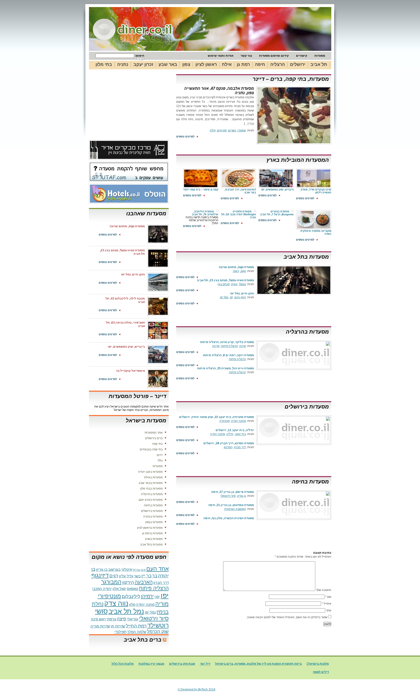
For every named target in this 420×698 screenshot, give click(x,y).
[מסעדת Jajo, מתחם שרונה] (293, 295)
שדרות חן (118, 626)
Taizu (242, 284)
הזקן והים (240, 297)
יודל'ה (230, 434)
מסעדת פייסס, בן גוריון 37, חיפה (232, 492)
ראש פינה (98, 619)
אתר (328, 610)
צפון (186, 64)
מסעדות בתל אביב (306, 257)
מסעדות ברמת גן (152, 533)
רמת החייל (136, 625)
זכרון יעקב (143, 64)
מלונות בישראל (318, 663)
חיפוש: (139, 55)
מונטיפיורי (109, 596)
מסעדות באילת (153, 477)
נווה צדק (116, 603)
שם (328, 596)
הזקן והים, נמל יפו (242, 293)
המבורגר (111, 582)
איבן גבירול (139, 569)
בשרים (232, 130)
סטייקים (222, 130)
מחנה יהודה (238, 421)
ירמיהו (147, 596)
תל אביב (318, 64)
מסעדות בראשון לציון (150, 527)
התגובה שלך (323, 590)
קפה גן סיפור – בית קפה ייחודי (200, 189)
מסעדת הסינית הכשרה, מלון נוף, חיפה (228, 518)
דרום (160, 455)
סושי (101, 611)
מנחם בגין (224, 284)
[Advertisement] (130, 107)
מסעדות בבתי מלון (151, 488)
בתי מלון (104, 64)
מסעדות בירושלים (307, 407)
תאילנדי (120, 632)
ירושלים (297, 64)
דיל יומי (205, 663)
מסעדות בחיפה (310, 482)
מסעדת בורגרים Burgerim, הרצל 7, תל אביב (277, 213)
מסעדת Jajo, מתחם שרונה (236, 267)
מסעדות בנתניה (153, 516)
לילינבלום (131, 596)
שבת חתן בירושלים (182, 663)
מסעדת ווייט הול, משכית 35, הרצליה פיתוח (225, 368)
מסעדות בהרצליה (307, 332)
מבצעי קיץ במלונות (151, 663)
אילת (227, 64)
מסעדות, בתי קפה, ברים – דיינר (291, 79)
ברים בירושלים (154, 438)
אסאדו (242, 130)
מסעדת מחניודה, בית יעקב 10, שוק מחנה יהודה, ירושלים (216, 417)
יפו (231, 297)
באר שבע (167, 64)
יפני (157, 597)
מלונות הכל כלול (123, 663)
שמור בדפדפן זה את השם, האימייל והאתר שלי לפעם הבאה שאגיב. (286, 617)
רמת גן (243, 64)
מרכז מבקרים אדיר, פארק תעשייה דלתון (316, 191)
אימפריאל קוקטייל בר (130, 370)
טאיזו (234, 284)
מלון (132, 604)
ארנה (242, 346)
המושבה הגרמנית (235, 509)
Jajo (243, 271)
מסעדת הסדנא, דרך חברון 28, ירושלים (228, 443)
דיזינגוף (100, 575)
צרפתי (111, 619)
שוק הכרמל (158, 631)
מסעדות (320, 55)
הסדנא (228, 447)
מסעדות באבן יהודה (150, 471)
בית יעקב (240, 434)
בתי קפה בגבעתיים (151, 449)
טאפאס (132, 589)
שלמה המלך (136, 632)
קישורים (301, 55)
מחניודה (224, 421)
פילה (213, 130)
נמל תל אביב (126, 611)
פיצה (121, 618)
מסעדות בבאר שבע (151, 483)
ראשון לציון (206, 64)
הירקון (128, 582)
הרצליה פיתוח (229, 346)
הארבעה (144, 582)
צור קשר (246, 55)
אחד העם (157, 569)
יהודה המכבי (102, 589)
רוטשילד (158, 625)
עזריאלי (132, 619)
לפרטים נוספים (185, 136)
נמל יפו (224, 297)
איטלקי (126, 569)
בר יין (146, 575)
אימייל (326, 603)
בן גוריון (241, 496)
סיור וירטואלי (228, 496)
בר (154, 575)
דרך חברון (240, 447)
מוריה (162, 604)
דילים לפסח (321, 672)
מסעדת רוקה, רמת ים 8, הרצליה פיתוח (228, 355)
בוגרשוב (114, 569)
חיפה (260, 64)
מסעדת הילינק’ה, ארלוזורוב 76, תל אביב (205, 213)
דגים (113, 575)
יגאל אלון (119, 589)
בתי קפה (157, 443)
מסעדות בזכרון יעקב (150, 499)
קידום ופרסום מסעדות (274, 55)
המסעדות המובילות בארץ (297, 160)
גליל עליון (126, 576)
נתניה (122, 64)
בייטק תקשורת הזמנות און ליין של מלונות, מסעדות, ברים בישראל (258, 663)
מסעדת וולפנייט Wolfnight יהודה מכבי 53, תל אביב (238, 214)
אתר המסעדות (154, 432)
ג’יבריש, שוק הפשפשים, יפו (277, 189)
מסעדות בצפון (154, 522)
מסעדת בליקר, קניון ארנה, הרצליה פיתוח (227, 342)
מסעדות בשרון (154, 539)
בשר (137, 576)
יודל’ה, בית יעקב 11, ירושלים (235, 430)
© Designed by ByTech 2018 (196, 689)
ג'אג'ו (236, 271)
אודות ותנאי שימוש (220, 55)
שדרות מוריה (100, 626)
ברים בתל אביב (142, 640)
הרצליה (277, 64)
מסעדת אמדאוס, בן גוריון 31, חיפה (231, 505)
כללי (160, 460)
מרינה (215, 346)
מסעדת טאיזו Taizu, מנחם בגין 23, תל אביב (225, 280)
